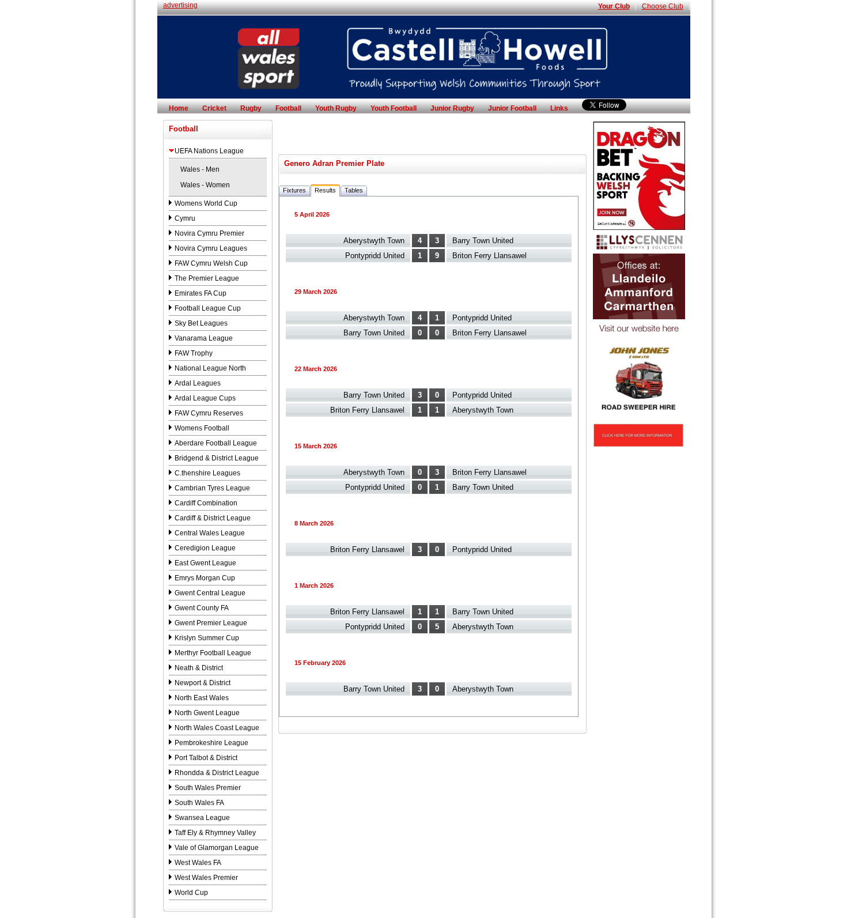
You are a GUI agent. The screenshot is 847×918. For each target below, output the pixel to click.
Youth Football (393, 108)
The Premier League (207, 278)
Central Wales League (210, 533)
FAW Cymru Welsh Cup (211, 263)
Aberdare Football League (216, 443)
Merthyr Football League (213, 653)
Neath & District (199, 668)
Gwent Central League (210, 593)
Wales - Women (205, 185)
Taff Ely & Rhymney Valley (215, 833)
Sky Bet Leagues (201, 323)
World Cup (191, 893)
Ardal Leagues (198, 383)
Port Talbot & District (206, 758)
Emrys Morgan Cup (205, 578)
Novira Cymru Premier (209, 233)
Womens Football (202, 428)
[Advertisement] (432, 137)
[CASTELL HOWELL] (423, 96)
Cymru (185, 218)
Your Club (614, 6)
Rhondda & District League (217, 773)
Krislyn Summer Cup (207, 638)
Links (559, 108)
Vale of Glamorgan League (217, 848)
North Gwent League (207, 713)
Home (178, 108)
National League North (210, 368)
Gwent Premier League (211, 623)
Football (288, 108)
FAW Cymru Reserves (209, 413)
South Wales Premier (208, 788)
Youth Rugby (336, 108)
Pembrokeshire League (211, 743)
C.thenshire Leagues (207, 473)
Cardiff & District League (213, 518)
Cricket (214, 108)
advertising (180, 5)
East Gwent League (205, 563)
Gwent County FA (202, 608)
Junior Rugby (452, 108)
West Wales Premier (206, 878)
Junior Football (512, 108)
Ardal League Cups (205, 398)
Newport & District (202, 683)
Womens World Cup (206, 203)
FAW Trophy (194, 353)
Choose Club (662, 6)
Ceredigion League (205, 548)
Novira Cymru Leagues (211, 248)
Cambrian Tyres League (212, 488)
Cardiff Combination (206, 503)
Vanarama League (204, 338)
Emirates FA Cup (200, 293)
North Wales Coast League (217, 728)
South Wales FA (199, 803)
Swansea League (202, 818)
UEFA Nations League (209, 151)
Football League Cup (208, 308)
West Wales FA (198, 863)
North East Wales (202, 698)
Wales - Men (200, 169)
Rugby (251, 108)
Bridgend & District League (217, 458)
